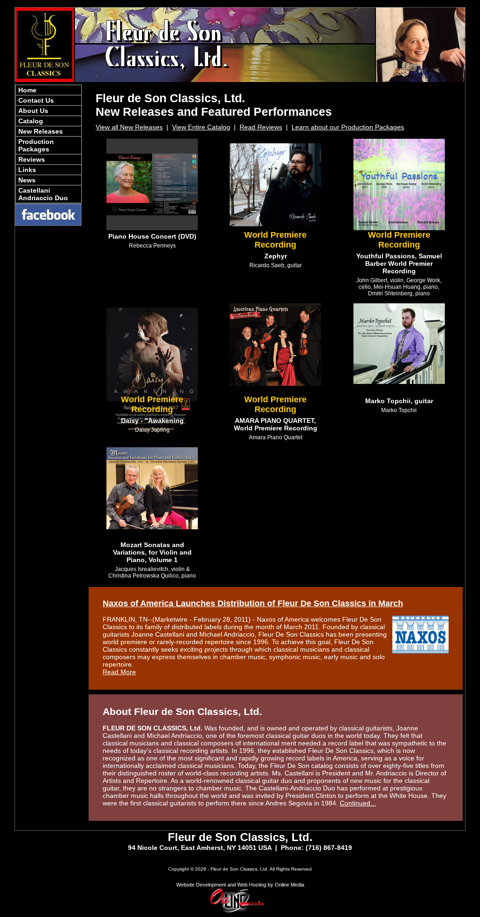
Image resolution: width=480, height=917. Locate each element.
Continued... (358, 803)
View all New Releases (129, 127)
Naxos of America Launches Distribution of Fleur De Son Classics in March (253, 603)
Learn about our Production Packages (348, 127)
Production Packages (36, 145)
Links (27, 169)
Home (27, 90)
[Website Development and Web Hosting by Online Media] (240, 911)
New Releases (40, 131)
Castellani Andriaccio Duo (43, 194)
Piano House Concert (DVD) (152, 236)
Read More (119, 672)
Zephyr (275, 256)
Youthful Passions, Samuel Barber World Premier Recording (399, 263)
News (27, 180)
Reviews (31, 159)
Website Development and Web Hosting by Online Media (240, 884)
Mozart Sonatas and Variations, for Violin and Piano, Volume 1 (152, 552)
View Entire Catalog (201, 127)
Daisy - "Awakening (152, 420)
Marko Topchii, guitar (399, 401)
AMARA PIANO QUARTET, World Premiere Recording (275, 424)
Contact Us (36, 100)
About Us (33, 110)
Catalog (30, 121)
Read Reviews (261, 127)
